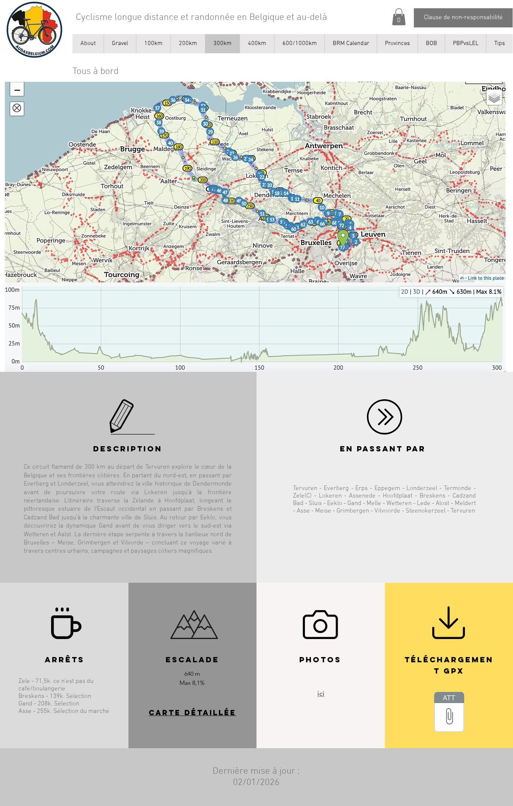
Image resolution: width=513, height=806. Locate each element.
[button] (399, 16)
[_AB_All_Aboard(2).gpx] (449, 713)
